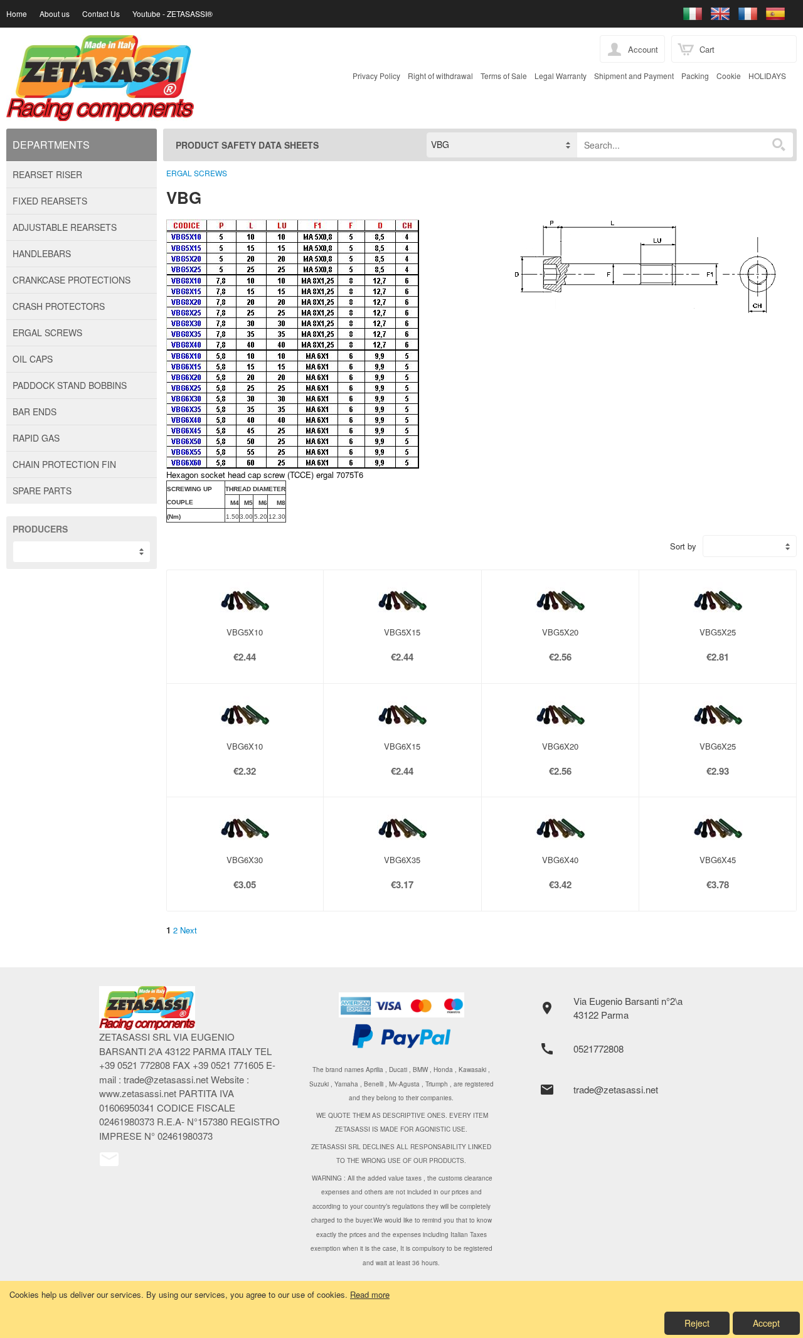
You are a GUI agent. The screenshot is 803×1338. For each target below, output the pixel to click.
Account (643, 49)
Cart (707, 49)
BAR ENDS (34, 411)
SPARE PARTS (42, 490)
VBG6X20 (560, 746)
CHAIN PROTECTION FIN (64, 464)
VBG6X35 (402, 860)
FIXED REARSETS (50, 200)
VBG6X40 (560, 860)
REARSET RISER (47, 174)
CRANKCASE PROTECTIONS (71, 279)
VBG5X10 (244, 632)
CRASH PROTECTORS (59, 306)
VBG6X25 (717, 746)
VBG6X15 (402, 746)
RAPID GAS (36, 438)
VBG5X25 (717, 632)
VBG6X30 (244, 860)
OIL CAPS (33, 359)
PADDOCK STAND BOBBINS (70, 385)
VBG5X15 (402, 632)
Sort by (683, 546)
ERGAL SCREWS (47, 332)
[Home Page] (321, 78)
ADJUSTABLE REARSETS (65, 227)
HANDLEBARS (42, 253)
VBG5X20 (560, 632)
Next (188, 930)
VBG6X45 (717, 860)
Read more (370, 1294)
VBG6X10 (244, 746)
